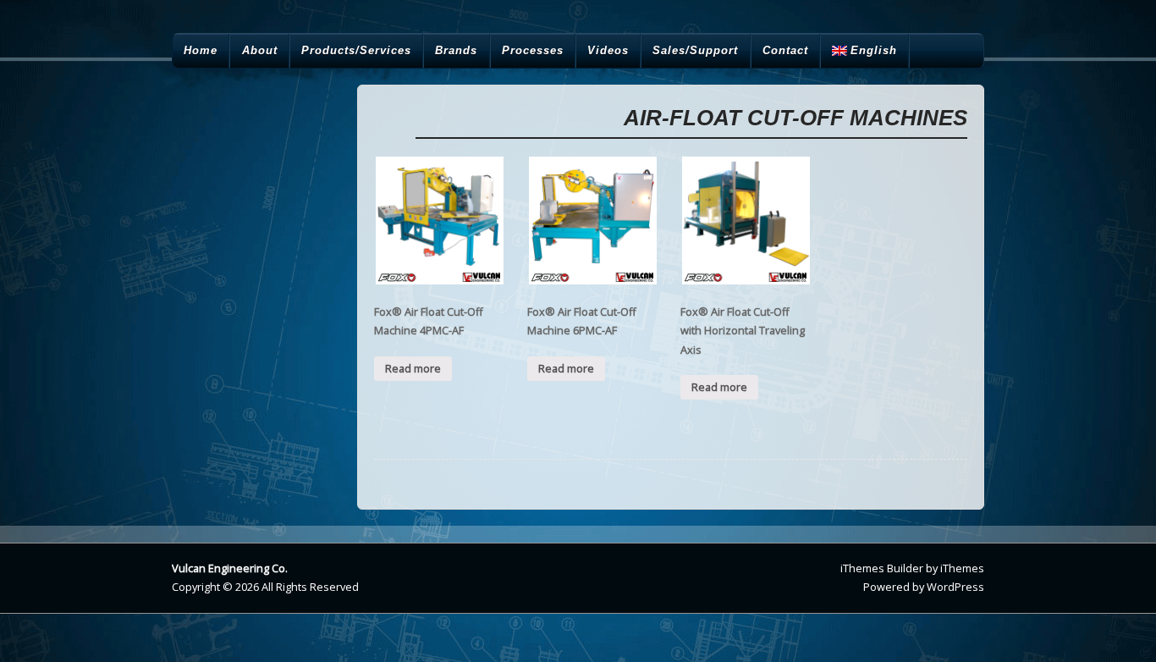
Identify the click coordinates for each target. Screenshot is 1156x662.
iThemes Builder (881, 568)
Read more (413, 368)
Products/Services (356, 50)
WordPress (955, 586)
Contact (785, 50)
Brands (456, 50)
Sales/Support (695, 50)
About (260, 50)
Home (200, 50)
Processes (533, 50)
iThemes (962, 568)
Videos (608, 50)
